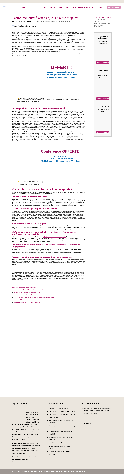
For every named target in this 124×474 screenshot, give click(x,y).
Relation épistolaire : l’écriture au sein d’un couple (27, 302)
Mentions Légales (37, 471)
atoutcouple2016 (20, 21)
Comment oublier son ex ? (20, 300)
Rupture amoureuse (64, 21)
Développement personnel (49, 21)
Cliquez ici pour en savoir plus (22, 462)
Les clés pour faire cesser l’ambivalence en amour (27, 292)
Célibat (38, 21)
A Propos (33, 7)
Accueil (25, 7)
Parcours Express (48, 7)
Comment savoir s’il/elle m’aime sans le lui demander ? (28, 290)
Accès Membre (113, 7)
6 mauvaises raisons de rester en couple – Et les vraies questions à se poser (34, 297)
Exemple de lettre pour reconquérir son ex (62, 411)
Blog (100, 7)
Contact (87, 424)
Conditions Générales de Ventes (75, 471)
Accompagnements (66, 7)
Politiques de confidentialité (53, 471)
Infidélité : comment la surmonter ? (59, 443)
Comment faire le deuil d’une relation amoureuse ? (27, 295)
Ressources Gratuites (86, 7)
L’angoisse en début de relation (58, 408)
